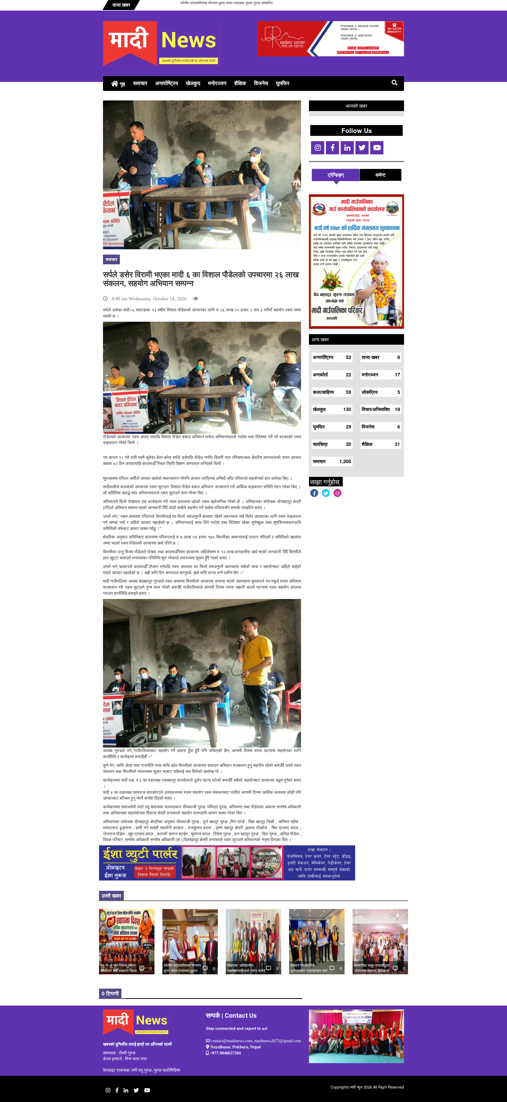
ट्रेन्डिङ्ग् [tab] (336, 174)
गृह (121, 83)
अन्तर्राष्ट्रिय (166, 83)
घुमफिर (282, 83)
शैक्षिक (240, 83)
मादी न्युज (356, 1087)
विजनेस (261, 83)
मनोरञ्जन (217, 83)
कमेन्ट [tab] (380, 174)
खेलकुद (193, 83)
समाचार (140, 83)
